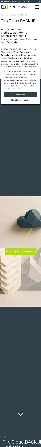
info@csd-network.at (12, 2)
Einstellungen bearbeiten (20, 100)
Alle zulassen (20, 94)
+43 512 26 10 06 (33, 2)
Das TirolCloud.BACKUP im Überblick (19, 252)
